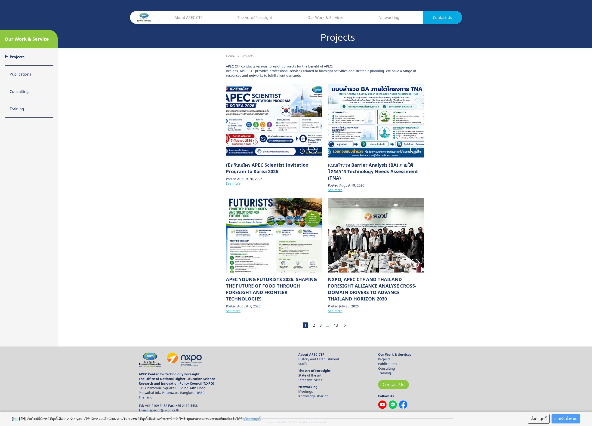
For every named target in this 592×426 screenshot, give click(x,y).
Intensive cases (310, 380)
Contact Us (442, 17)
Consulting (386, 368)
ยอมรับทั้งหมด (565, 419)
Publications (387, 364)
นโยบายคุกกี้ (252, 419)
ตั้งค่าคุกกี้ (539, 419)
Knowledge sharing (313, 396)
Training (384, 373)
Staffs (302, 364)
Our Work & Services (325, 17)
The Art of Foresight (254, 17)
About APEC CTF (188, 17)
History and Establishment (318, 359)
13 (336, 325)
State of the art (309, 375)
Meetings (305, 391)
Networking (389, 17)
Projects (384, 359)
